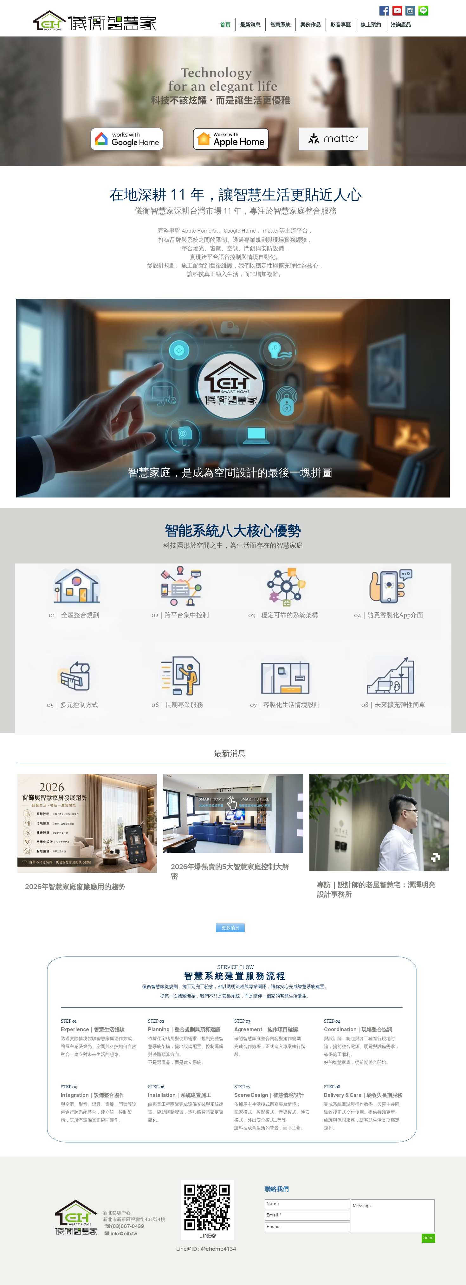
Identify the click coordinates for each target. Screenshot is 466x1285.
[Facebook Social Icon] (384, 11)
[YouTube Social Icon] (397, 11)
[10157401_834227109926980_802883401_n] (423, 11)
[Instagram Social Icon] (410, 11)
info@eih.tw (124, 1233)
